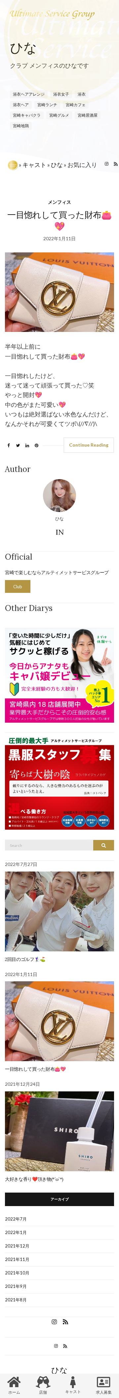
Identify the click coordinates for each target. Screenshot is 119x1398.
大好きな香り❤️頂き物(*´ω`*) (34, 1179)
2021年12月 (17, 1245)
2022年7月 (16, 1219)
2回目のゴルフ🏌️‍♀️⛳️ (25, 959)
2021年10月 (17, 1272)
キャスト (34, 164)
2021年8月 (16, 1299)
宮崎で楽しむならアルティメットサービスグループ (57, 572)
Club (17, 586)
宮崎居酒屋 (88, 115)
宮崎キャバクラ (27, 115)
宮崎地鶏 (21, 125)
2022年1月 (16, 1232)
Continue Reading (88, 445)
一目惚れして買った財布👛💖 (35, 1069)
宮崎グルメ (59, 115)
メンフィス (59, 202)
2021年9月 (16, 1286)
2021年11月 (17, 1259)
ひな (57, 164)
